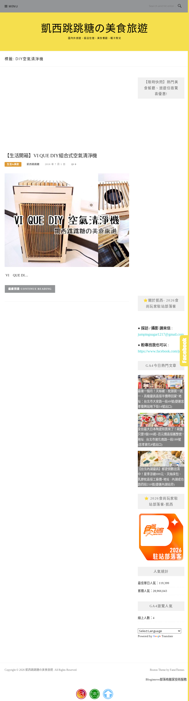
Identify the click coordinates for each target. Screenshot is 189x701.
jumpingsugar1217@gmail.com (161, 334)
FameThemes (177, 669)
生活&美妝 (13, 164)
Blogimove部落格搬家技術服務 (166, 679)
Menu (13, 6)
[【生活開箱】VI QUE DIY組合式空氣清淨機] (67, 220)
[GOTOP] (108, 694)
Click (184, 350)
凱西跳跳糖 (33, 164)
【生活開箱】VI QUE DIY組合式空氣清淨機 (51, 155)
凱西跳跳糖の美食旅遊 (94, 28)
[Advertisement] (67, 114)
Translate (167, 636)
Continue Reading (36, 288)
